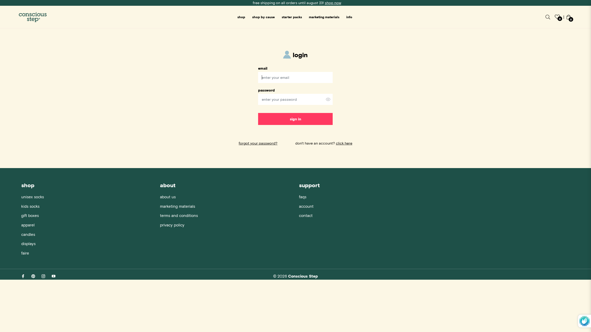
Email (262, 68)
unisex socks (32, 196)
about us (168, 196)
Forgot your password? (258, 143)
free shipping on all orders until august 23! (297, 2)
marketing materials (177, 206)
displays (28, 243)
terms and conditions (179, 215)
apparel (28, 224)
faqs (302, 196)
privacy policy (172, 224)
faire (25, 253)
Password (266, 90)
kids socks (30, 206)
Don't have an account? (323, 143)
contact (306, 215)
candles (28, 234)
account (306, 206)
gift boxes (30, 215)
